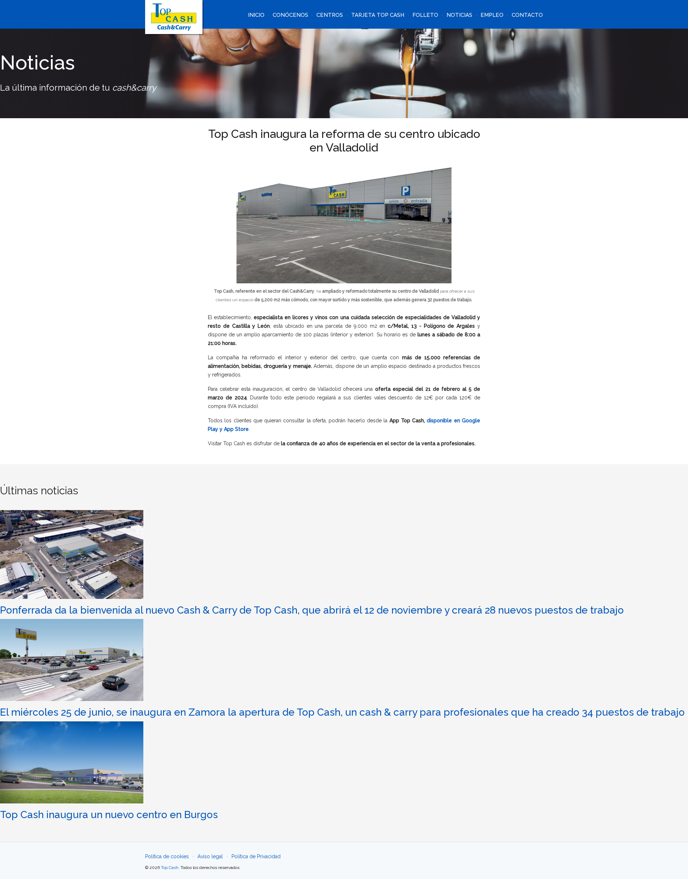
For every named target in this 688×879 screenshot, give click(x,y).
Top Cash (169, 867)
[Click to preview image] (344, 224)
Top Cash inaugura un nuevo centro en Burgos (109, 815)
